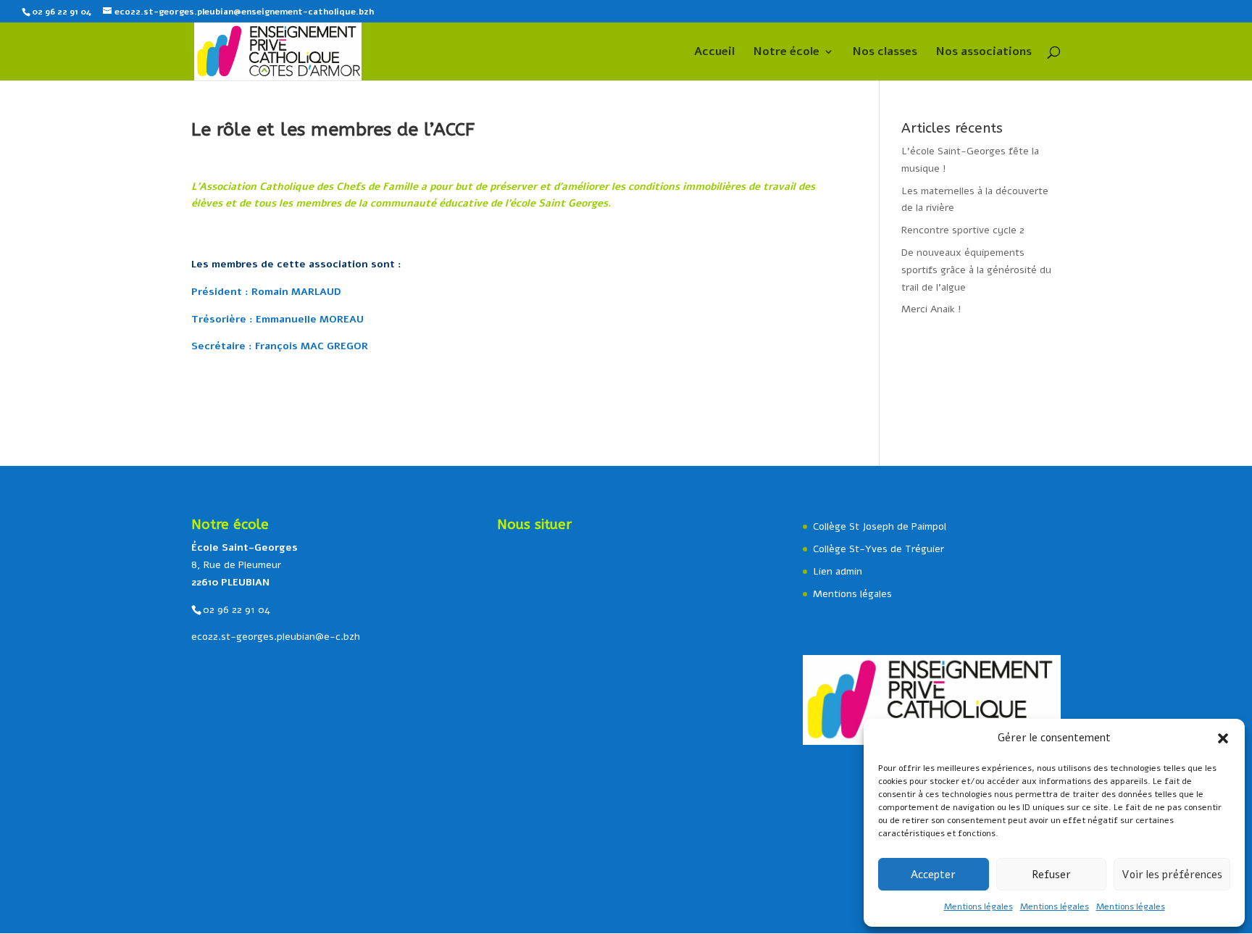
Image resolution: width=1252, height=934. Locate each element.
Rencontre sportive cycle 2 (962, 230)
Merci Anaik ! (931, 309)
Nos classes (885, 52)
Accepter (933, 874)
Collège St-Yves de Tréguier (878, 549)
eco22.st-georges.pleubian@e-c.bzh (275, 636)
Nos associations (984, 52)
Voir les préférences (1172, 874)
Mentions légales (978, 906)
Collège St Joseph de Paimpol (879, 526)
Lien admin (837, 571)
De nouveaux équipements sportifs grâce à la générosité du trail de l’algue (976, 270)
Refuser (1051, 874)
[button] (1223, 738)
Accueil (714, 52)
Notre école (786, 52)
